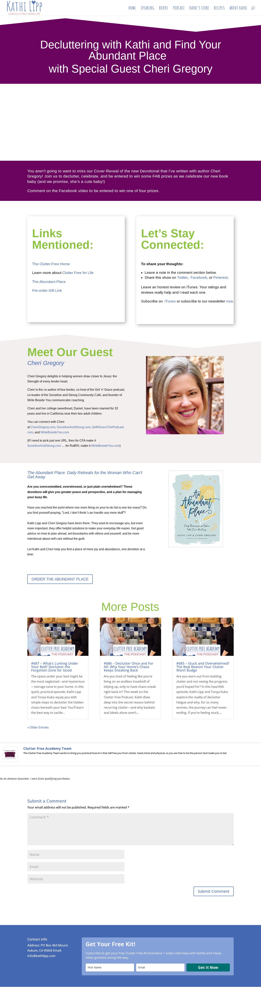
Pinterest (220, 277)
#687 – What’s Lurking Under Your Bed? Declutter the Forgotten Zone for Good (54, 666)
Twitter (182, 277)
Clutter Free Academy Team (47, 748)
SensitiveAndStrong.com (73, 427)
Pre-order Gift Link (47, 291)
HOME (132, 9)
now (229, 301)
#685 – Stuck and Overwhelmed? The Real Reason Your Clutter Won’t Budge (202, 666)
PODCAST (179, 9)
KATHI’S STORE (199, 9)
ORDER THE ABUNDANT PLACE (60, 579)
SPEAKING (147, 9)
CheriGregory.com (43, 427)
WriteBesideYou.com (55, 432)
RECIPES (219, 9)
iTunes (170, 301)
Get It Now (208, 967)
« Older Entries (38, 727)
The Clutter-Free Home (51, 264)
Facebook (198, 277)
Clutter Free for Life (78, 273)
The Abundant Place (49, 282)
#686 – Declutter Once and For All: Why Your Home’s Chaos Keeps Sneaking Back (128, 666)
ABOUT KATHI (238, 9)
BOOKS (163, 9)
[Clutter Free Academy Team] (10, 759)
